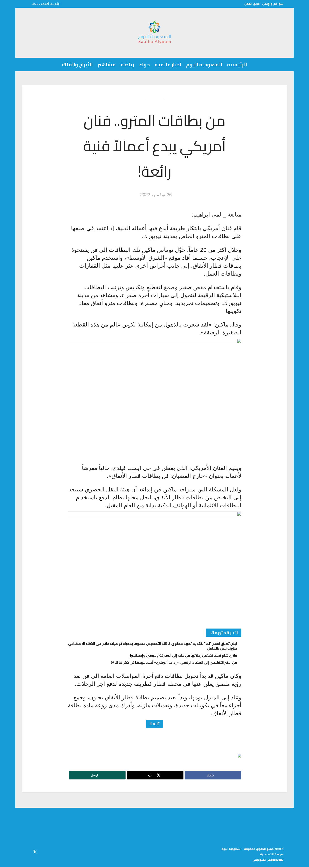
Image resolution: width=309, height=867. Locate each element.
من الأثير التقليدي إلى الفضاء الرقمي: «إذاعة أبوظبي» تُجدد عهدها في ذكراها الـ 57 (174, 662)
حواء (144, 64)
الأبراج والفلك (77, 64)
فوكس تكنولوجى (264, 859)
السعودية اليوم (204, 64)
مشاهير (107, 64)
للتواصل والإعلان (272, 3)
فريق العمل (251, 3)
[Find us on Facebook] (43, 851)
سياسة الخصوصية (271, 854)
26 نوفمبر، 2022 (156, 194)
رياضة (127, 64)
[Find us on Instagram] (27, 851)
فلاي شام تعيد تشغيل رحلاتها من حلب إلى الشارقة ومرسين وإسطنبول (182, 655)
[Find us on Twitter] (35, 851)
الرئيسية (237, 64)
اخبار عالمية (168, 64)
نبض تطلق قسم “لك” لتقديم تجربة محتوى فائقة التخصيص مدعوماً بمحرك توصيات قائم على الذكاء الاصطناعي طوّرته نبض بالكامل (152, 646)
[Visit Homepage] (154, 32)
